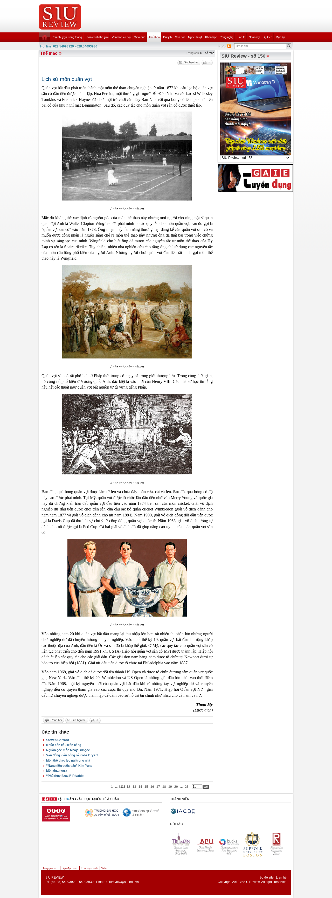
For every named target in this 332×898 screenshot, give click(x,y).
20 (176, 787)
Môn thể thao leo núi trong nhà (68, 760)
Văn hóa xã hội (121, 37)
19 (170, 787)
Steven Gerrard (57, 740)
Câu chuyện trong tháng (67, 37)
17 (158, 787)
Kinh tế (241, 37)
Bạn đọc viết (69, 868)
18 (164, 787)
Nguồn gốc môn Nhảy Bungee (68, 750)
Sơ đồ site (266, 877)
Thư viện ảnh (89, 868)
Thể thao (154, 37)
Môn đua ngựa (56, 770)
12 (128, 787)
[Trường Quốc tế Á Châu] (60, 812)
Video (104, 868)
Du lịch (167, 37)
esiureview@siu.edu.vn (122, 882)
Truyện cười (50, 868)
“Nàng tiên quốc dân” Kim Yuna (69, 766)
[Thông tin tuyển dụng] (255, 178)
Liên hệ (281, 877)
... (116, 787)
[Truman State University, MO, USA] (253, 844)
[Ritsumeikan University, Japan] (229, 844)
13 (134, 787)
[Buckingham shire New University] (181, 844)
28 (187, 787)
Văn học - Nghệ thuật (188, 37)
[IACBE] (182, 811)
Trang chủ (192, 52)
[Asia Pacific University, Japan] (277, 844)
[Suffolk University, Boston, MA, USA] (205, 844)
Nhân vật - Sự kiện (260, 37)
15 (146, 787)
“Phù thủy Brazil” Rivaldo (65, 776)
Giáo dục (139, 37)
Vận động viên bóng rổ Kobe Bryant (72, 755)
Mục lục (281, 37)
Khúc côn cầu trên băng (63, 745)
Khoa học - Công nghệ (219, 37)
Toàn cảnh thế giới (96, 37)
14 (140, 787)
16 (152, 787)
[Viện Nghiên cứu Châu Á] (100, 812)
